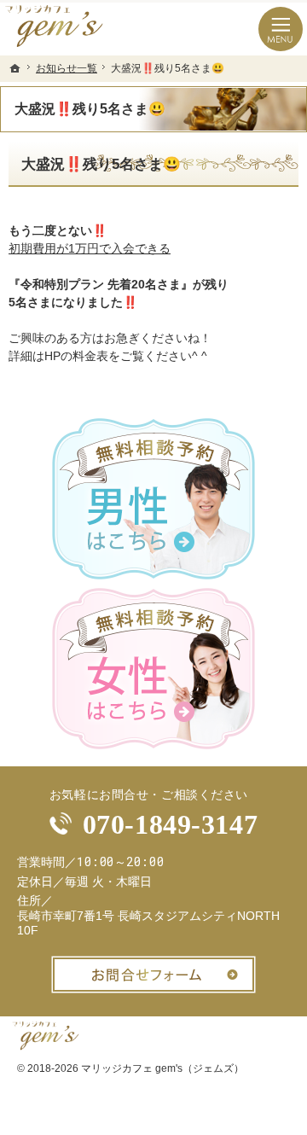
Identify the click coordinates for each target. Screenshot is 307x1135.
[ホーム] (15, 68)
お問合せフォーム (153, 974)
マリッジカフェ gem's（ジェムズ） (162, 1068)
